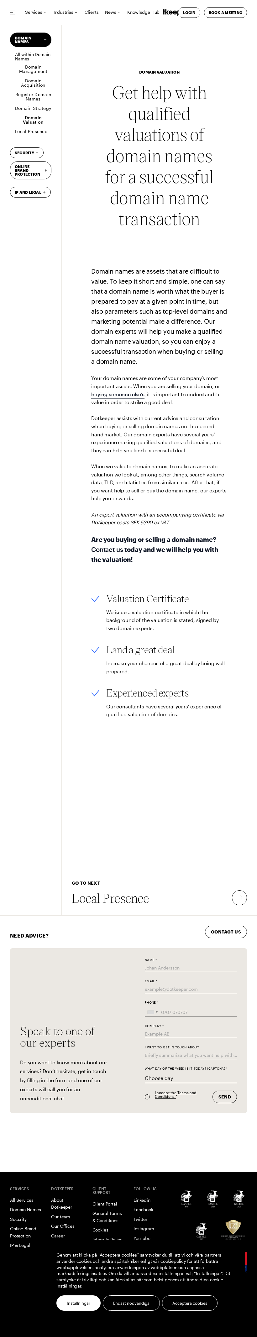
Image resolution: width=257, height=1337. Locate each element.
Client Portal (104, 1203)
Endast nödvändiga (131, 1303)
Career (58, 1235)
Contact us (107, 549)
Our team (60, 1216)
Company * (154, 1026)
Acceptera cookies (189, 1303)
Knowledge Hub (143, 12)
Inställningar (78, 1303)
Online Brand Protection (23, 1232)
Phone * (152, 1002)
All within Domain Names (32, 56)
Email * (151, 981)
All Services (22, 1200)
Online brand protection (27, 170)
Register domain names (33, 96)
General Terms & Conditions (107, 1217)
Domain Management (33, 69)
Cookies (100, 1229)
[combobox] (152, 1012)
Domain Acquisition (33, 83)
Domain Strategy (33, 108)
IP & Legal (20, 1245)
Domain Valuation (33, 120)
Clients (92, 12)
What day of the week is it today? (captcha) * (186, 1068)
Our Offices (62, 1226)
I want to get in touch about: (172, 1047)
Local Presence (31, 131)
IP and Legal (28, 192)
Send (224, 1096)
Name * (151, 960)
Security (24, 153)
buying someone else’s (117, 394)
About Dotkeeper (61, 1203)
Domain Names (23, 40)
